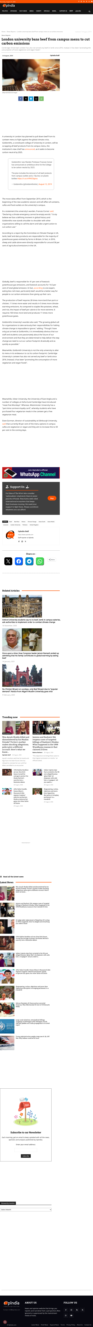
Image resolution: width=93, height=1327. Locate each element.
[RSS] (84, 1)
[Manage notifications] (5, 1322)
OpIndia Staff (54, 55)
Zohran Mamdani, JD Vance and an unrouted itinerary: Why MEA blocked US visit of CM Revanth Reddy (33, 1005)
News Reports (11, 32)
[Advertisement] (13, 823)
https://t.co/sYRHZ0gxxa (27, 178)
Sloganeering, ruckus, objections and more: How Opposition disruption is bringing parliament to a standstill (51, 794)
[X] (86, 1)
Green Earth (42, 521)
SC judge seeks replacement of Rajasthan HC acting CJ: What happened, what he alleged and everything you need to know (33, 922)
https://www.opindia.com (25, 534)
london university (15, 525)
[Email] (36, 98)
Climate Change (32, 521)
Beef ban (16, 521)
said (51, 211)
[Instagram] (81, 1)
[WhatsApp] (89, 1)
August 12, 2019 (45, 184)
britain (23, 521)
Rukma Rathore (37, 752)
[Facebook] (78, 1)
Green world (51, 521)
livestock (5, 525)
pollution (25, 525)
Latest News (6, 882)
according (38, 288)
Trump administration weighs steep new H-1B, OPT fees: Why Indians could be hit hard (33, 1037)
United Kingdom (34, 525)
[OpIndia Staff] (10, 536)
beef (10, 521)
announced (30, 149)
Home (3, 32)
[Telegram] (31, 98)
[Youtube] (91, 1)
